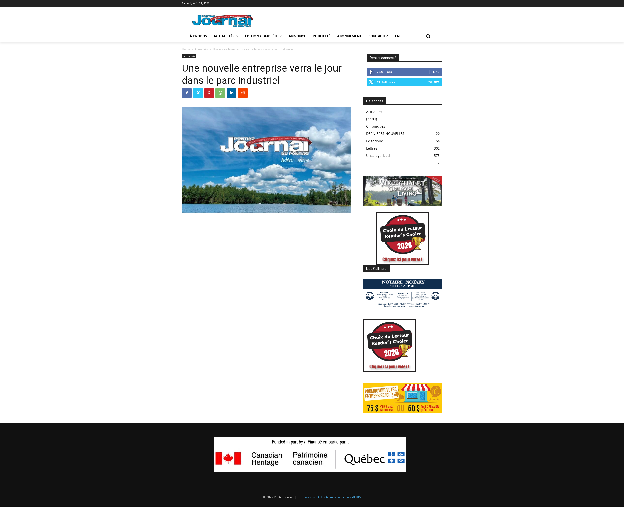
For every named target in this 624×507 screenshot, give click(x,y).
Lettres (371, 148)
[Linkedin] (231, 93)
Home (186, 49)
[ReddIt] (243, 93)
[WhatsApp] (220, 93)
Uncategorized (378, 155)
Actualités (201, 49)
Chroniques (375, 126)
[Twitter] (198, 93)
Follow (433, 82)
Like (436, 72)
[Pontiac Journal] (223, 21)
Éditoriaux (374, 141)
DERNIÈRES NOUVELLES (385, 133)
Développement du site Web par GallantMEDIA (329, 497)
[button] (428, 36)
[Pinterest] (209, 93)
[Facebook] (187, 93)
